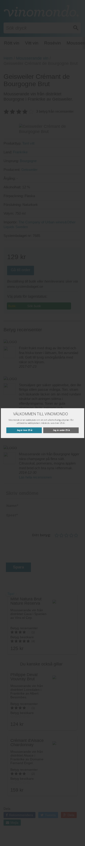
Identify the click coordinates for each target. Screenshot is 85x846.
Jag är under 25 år (61, 430)
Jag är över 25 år (25, 430)
